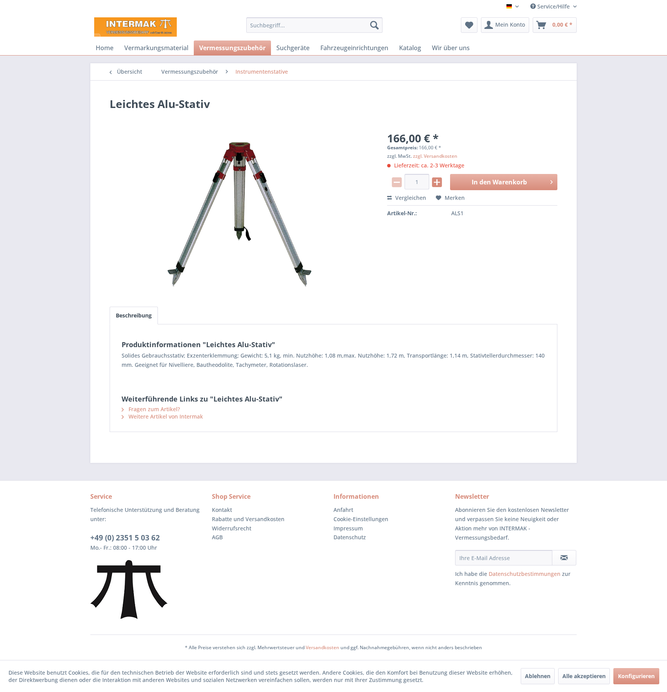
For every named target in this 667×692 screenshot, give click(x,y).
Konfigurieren (636, 676)
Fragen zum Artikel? (153, 409)
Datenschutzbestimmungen (524, 573)
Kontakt (222, 509)
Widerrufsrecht (231, 528)
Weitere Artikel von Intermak (165, 416)
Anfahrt (343, 509)
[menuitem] (314, 25)
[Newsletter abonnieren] (564, 557)
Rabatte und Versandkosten (248, 519)
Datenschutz (350, 537)
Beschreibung (134, 315)
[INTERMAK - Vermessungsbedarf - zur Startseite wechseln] (135, 27)
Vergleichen (410, 197)
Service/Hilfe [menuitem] (553, 6)
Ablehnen (537, 676)
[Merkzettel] (469, 25)
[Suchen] (374, 25)
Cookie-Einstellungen (361, 519)
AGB (217, 537)
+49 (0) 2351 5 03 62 (125, 538)
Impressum (348, 528)
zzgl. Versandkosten (435, 156)
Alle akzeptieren (584, 676)
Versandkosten (322, 647)
